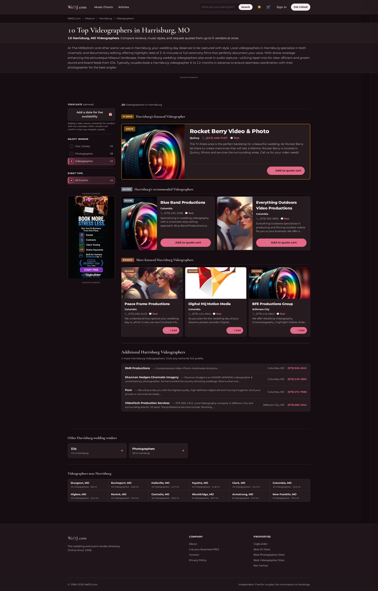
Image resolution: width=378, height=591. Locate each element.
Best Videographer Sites (269, 560)
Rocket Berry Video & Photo (229, 131)
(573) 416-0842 (265, 313)
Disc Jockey (82, 146)
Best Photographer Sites (269, 554)
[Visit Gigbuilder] (91, 237)
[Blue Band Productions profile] (139, 223)
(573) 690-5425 (137, 313)
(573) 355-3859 (269, 218)
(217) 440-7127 (216, 137)
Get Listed (301, 6)
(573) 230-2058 (173, 213)
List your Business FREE (204, 549)
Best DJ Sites (262, 549)
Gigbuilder (261, 543)
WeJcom (77, 7)
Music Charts (103, 7)
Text (234, 137)
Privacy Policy (198, 560)
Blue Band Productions (182, 202)
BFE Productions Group (272, 304)
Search (245, 7)
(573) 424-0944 (201, 313)
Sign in (282, 7)
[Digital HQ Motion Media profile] (215, 283)
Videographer (84, 160)
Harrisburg (105, 18)
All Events (81, 180)
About (193, 543)
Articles (123, 7)
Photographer (84, 153)
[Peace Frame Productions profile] (152, 283)
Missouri (90, 18)
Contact (194, 554)
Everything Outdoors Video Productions (276, 205)
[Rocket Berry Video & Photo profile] (153, 151)
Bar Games (261, 565)
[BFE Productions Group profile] (279, 283)
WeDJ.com (74, 18)
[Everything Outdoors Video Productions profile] (235, 223)
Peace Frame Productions (147, 304)
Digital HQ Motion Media (209, 304)
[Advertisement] (189, 88)
